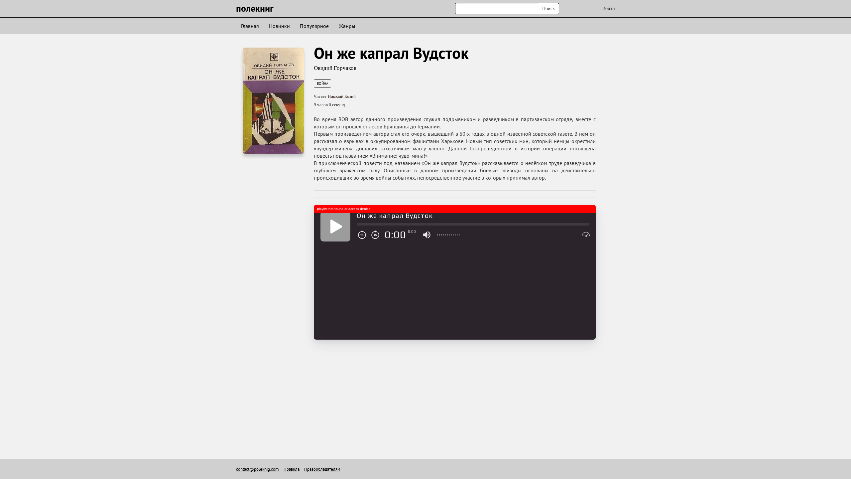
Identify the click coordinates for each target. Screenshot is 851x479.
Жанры (347, 26)
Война (322, 83)
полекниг (255, 8)
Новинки (279, 26)
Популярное (314, 26)
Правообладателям (322, 469)
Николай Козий (342, 96)
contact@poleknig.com (257, 469)
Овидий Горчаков (335, 68)
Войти (608, 8)
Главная (250, 26)
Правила (292, 469)
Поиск (548, 8)
